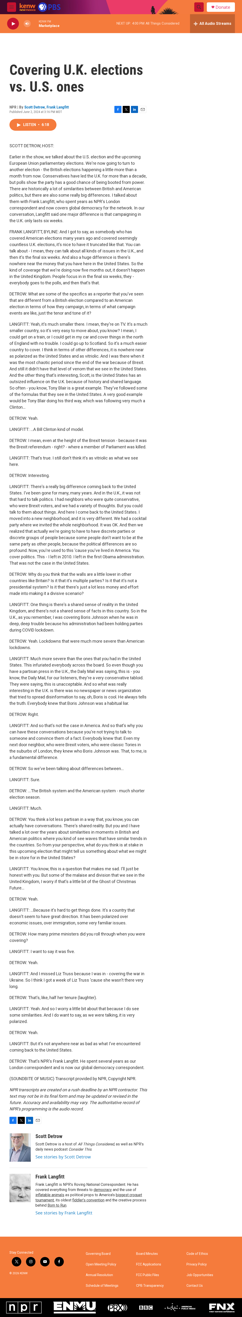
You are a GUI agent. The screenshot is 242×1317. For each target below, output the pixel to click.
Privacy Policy (196, 1264)
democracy (103, 1189)
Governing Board (98, 1254)
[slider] (34, 23)
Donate (223, 7)
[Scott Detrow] (20, 1147)
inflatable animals (49, 1195)
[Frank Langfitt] (20, 1188)
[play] (13, 23)
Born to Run (57, 1205)
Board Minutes (147, 1254)
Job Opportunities (199, 1275)
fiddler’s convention (88, 1200)
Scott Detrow (34, 107)
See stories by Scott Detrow (63, 1157)
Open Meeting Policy (101, 1264)
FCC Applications (148, 1264)
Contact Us (194, 1285)
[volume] (27, 23)
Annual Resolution (99, 1275)
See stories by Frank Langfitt (63, 1213)
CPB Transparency (150, 1285)
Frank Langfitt (58, 107)
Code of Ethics (197, 1254)
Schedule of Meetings (102, 1285)
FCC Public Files (147, 1275)
